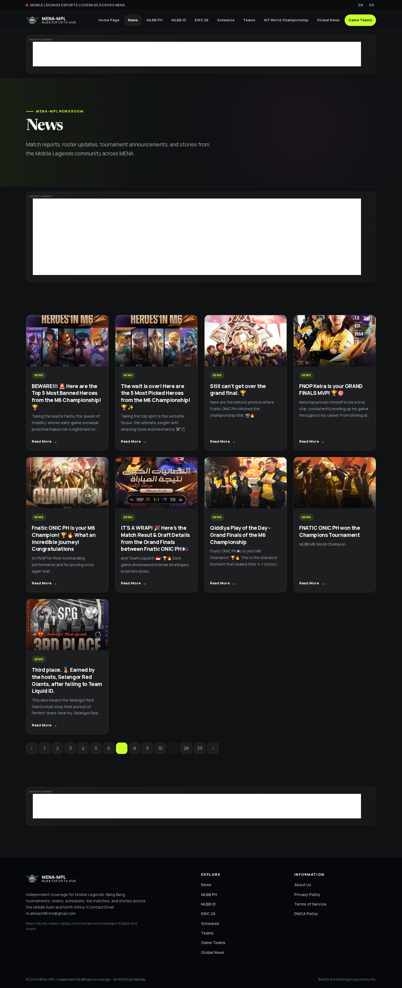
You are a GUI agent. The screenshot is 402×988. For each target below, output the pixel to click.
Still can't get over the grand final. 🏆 (238, 390)
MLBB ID (178, 19)
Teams (249, 19)
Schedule (225, 19)
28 (186, 748)
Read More (41, 441)
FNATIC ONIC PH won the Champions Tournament (329, 531)
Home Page (108, 19)
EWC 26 (201, 19)
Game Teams (360, 19)
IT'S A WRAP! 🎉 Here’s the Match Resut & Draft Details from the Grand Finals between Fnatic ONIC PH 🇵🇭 (155, 538)
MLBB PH (155, 19)
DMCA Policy (306, 913)
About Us (302, 884)
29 (199, 748)
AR (371, 5)
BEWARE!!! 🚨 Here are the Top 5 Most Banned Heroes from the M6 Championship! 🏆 (66, 397)
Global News (328, 19)
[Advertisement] (197, 54)
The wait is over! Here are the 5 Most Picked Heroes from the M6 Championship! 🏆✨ (155, 397)
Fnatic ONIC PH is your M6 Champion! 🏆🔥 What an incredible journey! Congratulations (63, 538)
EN (360, 5)
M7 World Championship (286, 19)
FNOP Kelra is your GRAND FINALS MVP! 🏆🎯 (331, 390)
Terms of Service (310, 904)
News (133, 19)
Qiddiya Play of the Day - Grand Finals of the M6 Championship (240, 534)
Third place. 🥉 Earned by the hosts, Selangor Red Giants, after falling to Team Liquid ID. (67, 680)
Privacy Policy (307, 894)
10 (160, 748)
